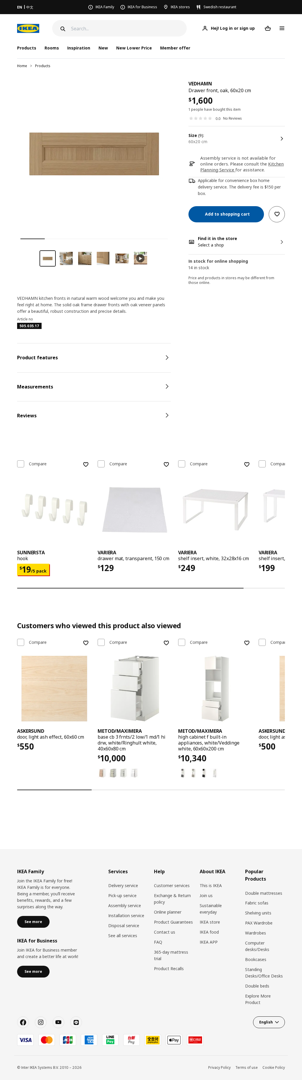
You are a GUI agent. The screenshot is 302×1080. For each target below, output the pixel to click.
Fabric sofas (256, 903)
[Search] (62, 29)
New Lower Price (134, 48)
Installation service (126, 915)
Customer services (172, 885)
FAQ (158, 942)
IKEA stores (180, 6)
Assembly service (124, 905)
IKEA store (210, 922)
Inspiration (78, 48)
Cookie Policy (273, 1067)
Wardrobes (255, 933)
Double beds (257, 986)
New (103, 48)
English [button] (266, 1022)
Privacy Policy (219, 1067)
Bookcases (255, 959)
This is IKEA (211, 885)
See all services (122, 935)
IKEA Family (105, 6)
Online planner (167, 912)
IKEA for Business (142, 6)
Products (42, 65)
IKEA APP (209, 942)
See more (33, 921)
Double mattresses (263, 893)
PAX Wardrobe (259, 923)
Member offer (175, 48)
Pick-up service (122, 895)
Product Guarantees (173, 922)
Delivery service (123, 885)
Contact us (164, 932)
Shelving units (258, 913)
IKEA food (209, 932)
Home (22, 65)
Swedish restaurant (219, 6)
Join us (206, 895)
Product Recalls (169, 968)
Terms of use (246, 1067)
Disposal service (123, 925)
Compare (38, 464)
